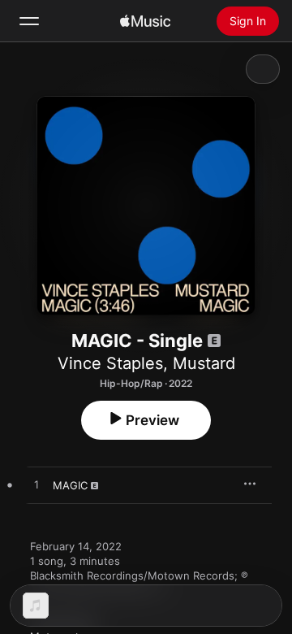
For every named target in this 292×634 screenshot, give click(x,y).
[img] (145, 21)
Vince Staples (110, 363)
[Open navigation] (29, 21)
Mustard (204, 363)
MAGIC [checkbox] (70, 485)
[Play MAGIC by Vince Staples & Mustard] (36, 485)
